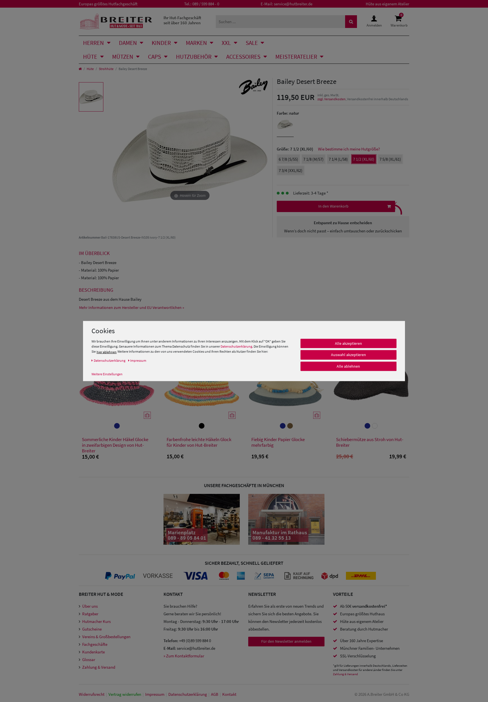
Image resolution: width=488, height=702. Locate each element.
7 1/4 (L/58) (338, 159)
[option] (91, 97)
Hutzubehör (194, 56)
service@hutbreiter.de (293, 3)
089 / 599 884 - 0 (205, 3)
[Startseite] (80, 69)
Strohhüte (106, 69)
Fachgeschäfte (94, 644)
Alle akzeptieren (348, 343)
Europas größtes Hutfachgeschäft (108, 3)
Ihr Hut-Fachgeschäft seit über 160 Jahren (182, 20)
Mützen (122, 56)
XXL (226, 43)
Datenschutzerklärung (236, 346)
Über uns (90, 606)
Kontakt (229, 694)
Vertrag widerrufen (124, 694)
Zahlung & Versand (98, 667)
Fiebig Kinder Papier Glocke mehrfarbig (278, 442)
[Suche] (351, 21)
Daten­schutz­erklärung (187, 694)
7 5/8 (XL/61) (390, 159)
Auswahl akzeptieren (348, 354)
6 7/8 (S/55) (288, 159)
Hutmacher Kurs (96, 621)
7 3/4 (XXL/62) (290, 170)
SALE (252, 43)
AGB (214, 694)
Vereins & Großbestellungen (106, 636)
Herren (93, 43)
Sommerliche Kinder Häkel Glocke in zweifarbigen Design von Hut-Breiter (115, 445)
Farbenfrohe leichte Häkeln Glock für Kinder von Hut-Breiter (199, 442)
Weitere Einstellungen (107, 374)
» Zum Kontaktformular (184, 656)
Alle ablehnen (348, 366)
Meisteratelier (296, 56)
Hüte (90, 56)
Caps (154, 56)
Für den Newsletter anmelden (286, 641)
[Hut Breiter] (116, 22)
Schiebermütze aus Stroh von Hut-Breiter (369, 442)
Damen (128, 43)
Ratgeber (90, 613)
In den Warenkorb (333, 206)
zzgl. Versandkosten (331, 99)
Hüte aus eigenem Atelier (387, 3)
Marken (196, 43)
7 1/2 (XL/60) (363, 159)
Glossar (88, 659)
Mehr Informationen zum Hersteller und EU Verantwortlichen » (131, 307)
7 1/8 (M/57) (313, 159)
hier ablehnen (107, 352)
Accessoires (243, 56)
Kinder (161, 43)
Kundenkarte (93, 652)
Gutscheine (92, 629)
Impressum (154, 694)
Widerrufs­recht (91, 694)
